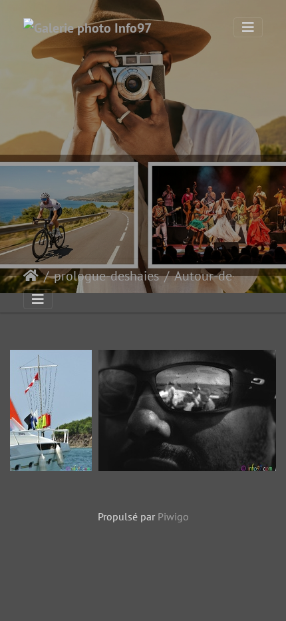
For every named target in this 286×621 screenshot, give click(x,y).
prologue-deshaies (106, 276)
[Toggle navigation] (248, 27)
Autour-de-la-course (229, 276)
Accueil (31, 276)
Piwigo (173, 516)
